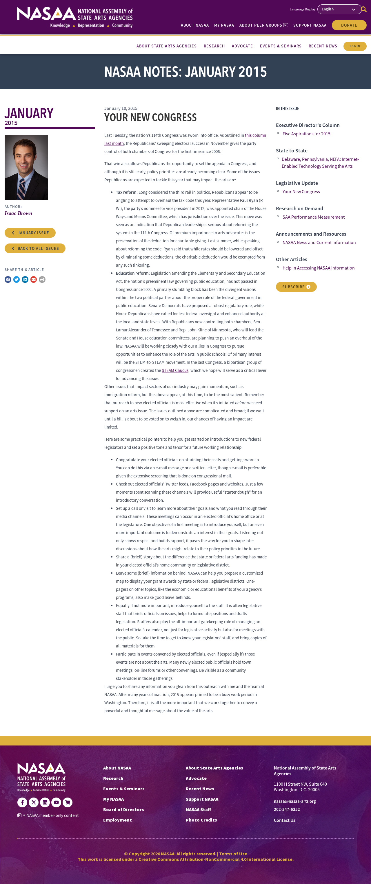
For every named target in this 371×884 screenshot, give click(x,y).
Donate (349, 25)
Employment (117, 820)
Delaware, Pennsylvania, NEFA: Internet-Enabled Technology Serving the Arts (320, 162)
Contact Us (284, 820)
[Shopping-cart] (67, 802)
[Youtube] (56, 802)
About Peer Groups (263, 25)
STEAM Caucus (175, 370)
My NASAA (224, 25)
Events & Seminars (124, 788)
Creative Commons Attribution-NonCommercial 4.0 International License (215, 859)
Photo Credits (201, 820)
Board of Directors (123, 809)
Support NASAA (310, 25)
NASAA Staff (198, 809)
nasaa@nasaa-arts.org (295, 801)
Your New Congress (301, 192)
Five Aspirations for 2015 (306, 134)
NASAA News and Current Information (319, 243)
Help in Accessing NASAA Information (319, 268)
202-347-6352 (287, 809)
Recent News (200, 788)
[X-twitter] (34, 802)
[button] (8, 279)
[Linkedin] (45, 802)
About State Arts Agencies (214, 768)
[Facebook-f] (22, 802)
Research (113, 778)
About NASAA (195, 25)
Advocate (196, 778)
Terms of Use (233, 854)
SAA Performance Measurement (314, 217)
